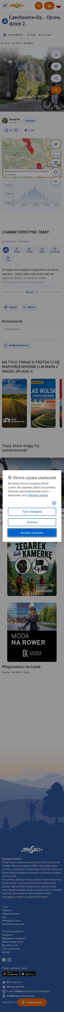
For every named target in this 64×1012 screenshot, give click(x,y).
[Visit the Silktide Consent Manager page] (54, 503)
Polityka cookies (38, 495)
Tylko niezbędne (32, 511)
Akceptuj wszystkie (32, 532)
